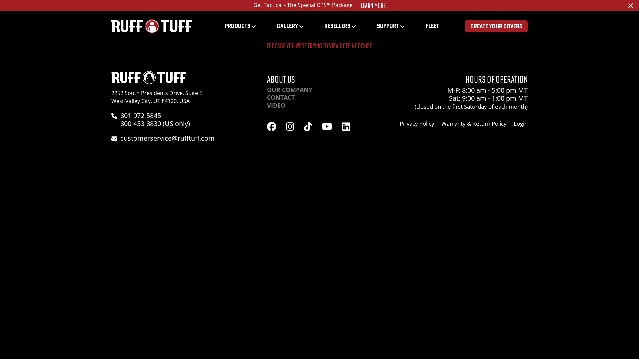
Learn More (373, 6)
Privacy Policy (417, 123)
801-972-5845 (140, 115)
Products (237, 26)
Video (276, 105)
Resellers (337, 26)
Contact (281, 97)
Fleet (432, 26)
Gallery (287, 26)
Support (388, 26)
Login (521, 123)
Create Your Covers (496, 26)
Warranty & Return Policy (474, 123)
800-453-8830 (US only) (155, 123)
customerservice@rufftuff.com (167, 138)
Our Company (289, 90)
